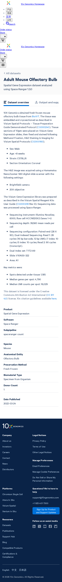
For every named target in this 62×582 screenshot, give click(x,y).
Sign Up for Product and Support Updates (46, 511)
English (5, 569)
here (54, 298)
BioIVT (35, 116)
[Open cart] (2, 40)
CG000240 (43, 127)
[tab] (16, 102)
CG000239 (23, 203)
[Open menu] (3, 65)
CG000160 (37, 141)
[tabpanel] (31, 259)
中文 (14, 569)
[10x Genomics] (12, 426)
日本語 (22, 569)
